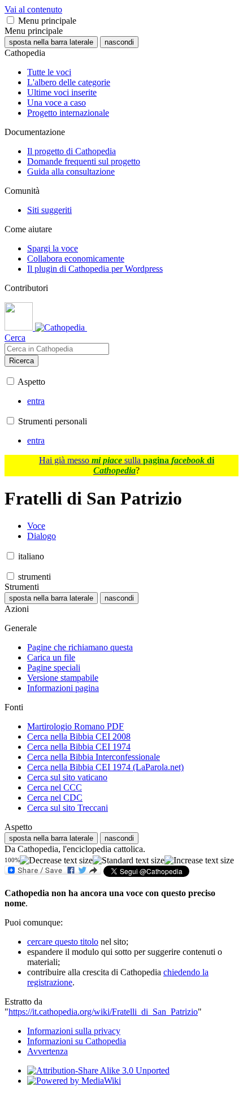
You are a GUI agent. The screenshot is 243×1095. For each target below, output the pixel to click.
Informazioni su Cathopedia (76, 1041)
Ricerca (21, 361)
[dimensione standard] (128, 860)
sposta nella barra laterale (51, 42)
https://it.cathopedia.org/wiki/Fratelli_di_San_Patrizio (103, 1011)
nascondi (119, 42)
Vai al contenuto (33, 9)
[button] (10, 20)
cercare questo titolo (62, 941)
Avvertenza (47, 1051)
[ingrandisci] (199, 860)
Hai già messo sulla (126, 465)
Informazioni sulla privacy (73, 1031)
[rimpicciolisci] (56, 860)
